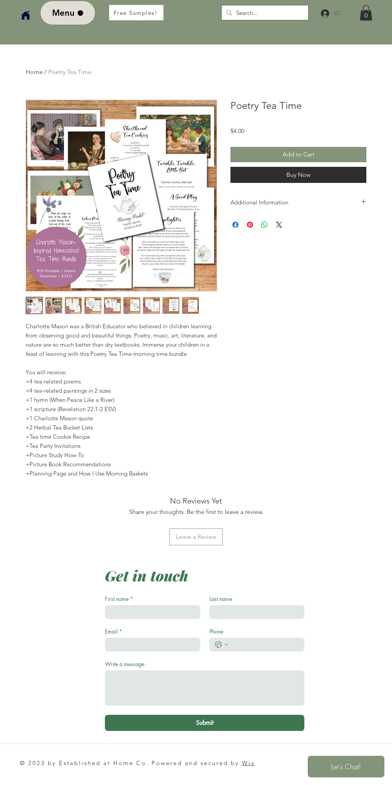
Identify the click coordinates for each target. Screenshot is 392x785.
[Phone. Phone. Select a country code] (221, 644)
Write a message (124, 664)
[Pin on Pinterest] (250, 224)
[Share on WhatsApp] (264, 224)
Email (113, 631)
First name (119, 599)
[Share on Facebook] (235, 224)
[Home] (25, 15)
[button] (365, 13)
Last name (220, 599)
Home (34, 72)
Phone (216, 631)
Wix (248, 763)
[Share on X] (279, 224)
